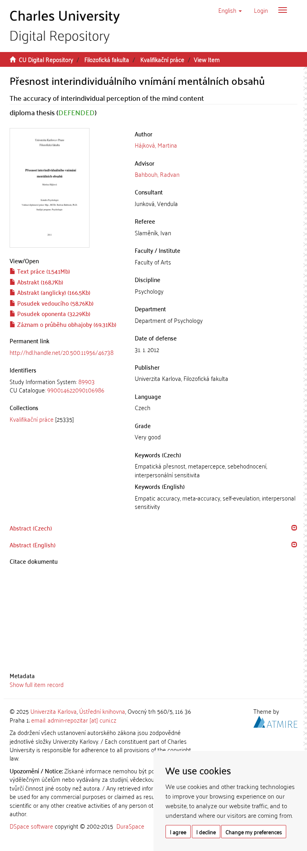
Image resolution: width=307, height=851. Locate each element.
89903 (86, 381)
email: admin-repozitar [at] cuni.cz (73, 719)
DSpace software (31, 825)
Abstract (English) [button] (33, 544)
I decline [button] (206, 832)
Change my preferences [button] (253, 832)
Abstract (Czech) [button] (31, 527)
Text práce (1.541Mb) (43, 270)
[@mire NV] (275, 720)
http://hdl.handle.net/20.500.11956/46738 (62, 352)
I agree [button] (178, 832)
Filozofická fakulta (106, 59)
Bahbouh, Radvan (157, 174)
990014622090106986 (75, 389)
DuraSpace (130, 825)
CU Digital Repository (46, 59)
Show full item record (37, 684)
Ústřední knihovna (102, 711)
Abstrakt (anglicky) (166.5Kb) (53, 292)
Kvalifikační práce (162, 59)
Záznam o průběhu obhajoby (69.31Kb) (66, 324)
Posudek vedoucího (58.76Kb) (55, 302)
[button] (230, 10)
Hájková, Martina (156, 144)
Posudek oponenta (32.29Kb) (53, 313)
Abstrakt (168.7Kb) (39, 281)
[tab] (66, 385)
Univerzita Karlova (53, 711)
